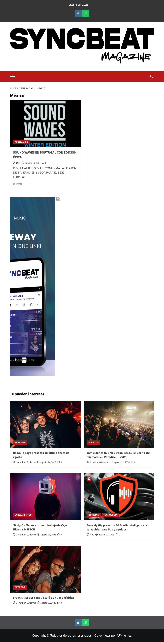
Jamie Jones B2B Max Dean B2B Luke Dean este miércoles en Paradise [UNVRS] (118, 455)
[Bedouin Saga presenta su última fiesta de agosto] (45, 424)
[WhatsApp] (85, 13)
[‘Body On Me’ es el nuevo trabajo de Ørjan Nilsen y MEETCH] (45, 496)
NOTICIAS (93, 515)
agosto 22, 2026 (122, 462)
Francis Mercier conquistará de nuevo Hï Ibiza (43, 598)
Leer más (17, 183)
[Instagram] (78, 13)
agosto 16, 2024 (33, 163)
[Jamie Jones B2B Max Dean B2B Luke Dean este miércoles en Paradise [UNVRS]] (119, 424)
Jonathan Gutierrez (26, 462)
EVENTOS (20, 442)
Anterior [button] (15, 288)
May (18, 163)
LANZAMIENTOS (23, 515)
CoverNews (102, 635)
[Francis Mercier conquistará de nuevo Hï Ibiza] (45, 569)
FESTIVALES (21, 142)
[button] (14, 76)
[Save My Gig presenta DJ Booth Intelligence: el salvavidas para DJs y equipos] (119, 496)
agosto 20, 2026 (48, 603)
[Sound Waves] (106, 286)
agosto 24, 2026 (48, 462)
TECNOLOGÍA (110, 515)
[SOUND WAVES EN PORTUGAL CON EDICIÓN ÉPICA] (45, 123)
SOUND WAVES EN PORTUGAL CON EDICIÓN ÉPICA (44, 155)
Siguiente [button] (149, 288)
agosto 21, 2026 (48, 534)
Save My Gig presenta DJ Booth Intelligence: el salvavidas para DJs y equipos (117, 527)
